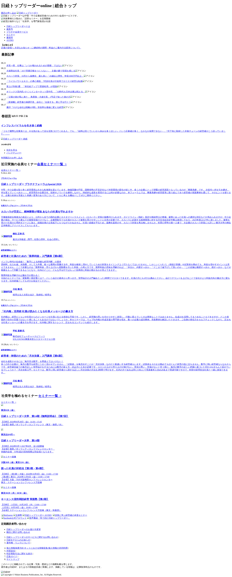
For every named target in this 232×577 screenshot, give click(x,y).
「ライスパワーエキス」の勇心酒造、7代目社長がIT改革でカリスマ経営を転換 (44, 81)
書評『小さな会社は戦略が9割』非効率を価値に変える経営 (34, 107)
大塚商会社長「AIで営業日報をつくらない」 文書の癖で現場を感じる (40, 71)
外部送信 (10, 551)
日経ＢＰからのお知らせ (18, 540)
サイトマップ (12, 559)
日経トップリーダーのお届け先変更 (23, 529)
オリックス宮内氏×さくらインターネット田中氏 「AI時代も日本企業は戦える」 (45, 91)
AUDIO (10, 40)
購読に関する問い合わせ (18, 532)
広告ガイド (11, 556)
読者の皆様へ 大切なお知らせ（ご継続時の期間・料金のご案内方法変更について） (41, 48)
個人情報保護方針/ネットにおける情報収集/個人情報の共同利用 (37, 548)
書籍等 (9, 37)
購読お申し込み (8, 13)
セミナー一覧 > (49, 395)
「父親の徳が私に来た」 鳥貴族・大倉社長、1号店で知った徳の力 (38, 97)
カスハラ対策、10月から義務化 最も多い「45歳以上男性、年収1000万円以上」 (45, 76)
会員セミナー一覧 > (52, 164)
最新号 (9, 29)
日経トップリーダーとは (18, 26)
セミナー (10, 35)
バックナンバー (13, 153)
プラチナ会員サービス (17, 32)
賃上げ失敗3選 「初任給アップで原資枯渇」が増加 (31, 86)
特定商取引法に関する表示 (19, 554)
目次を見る (11, 150)
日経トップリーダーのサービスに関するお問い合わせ (32, 537)
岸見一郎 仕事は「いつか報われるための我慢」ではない (34, 65)
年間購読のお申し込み (12, 158)
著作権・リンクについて (18, 543)
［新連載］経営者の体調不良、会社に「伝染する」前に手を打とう (38, 102)
